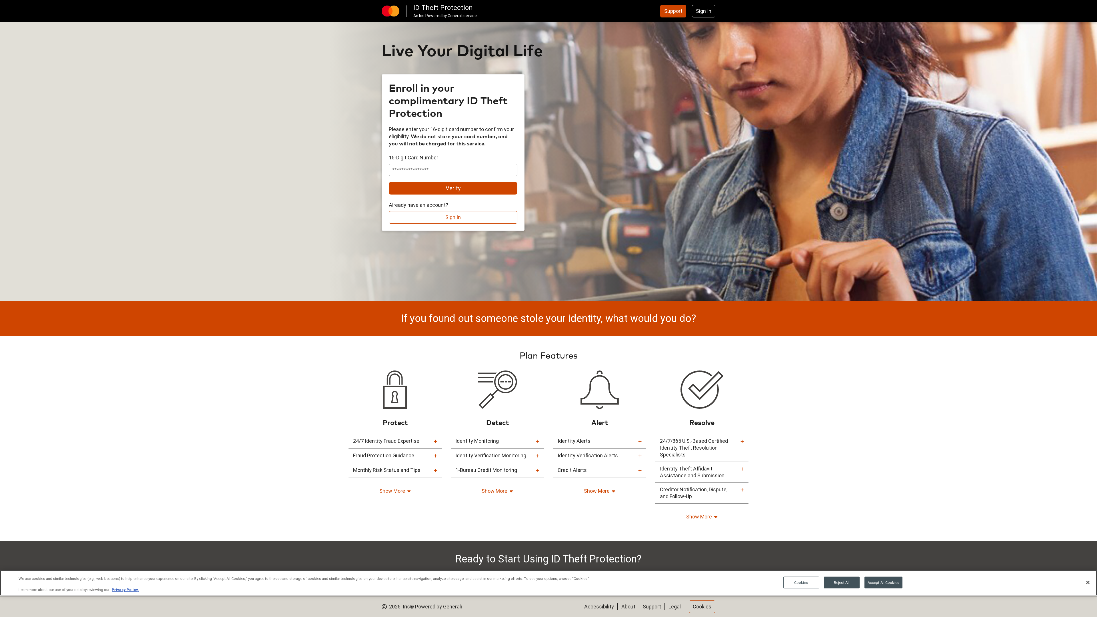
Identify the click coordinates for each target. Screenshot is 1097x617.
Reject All (841, 582)
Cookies (801, 582)
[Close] (1088, 582)
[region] (548, 583)
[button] (395, 441)
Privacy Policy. (125, 590)
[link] (673, 11)
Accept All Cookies (883, 582)
